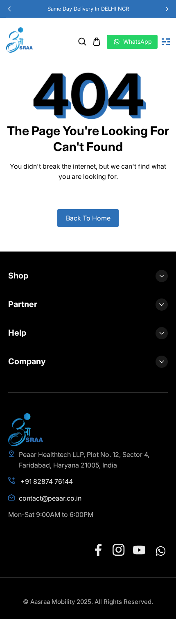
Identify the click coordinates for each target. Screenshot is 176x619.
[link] (82, 42)
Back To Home (88, 218)
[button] (167, 9)
